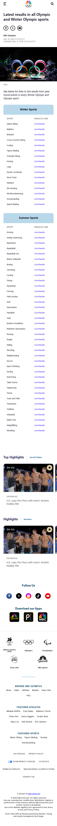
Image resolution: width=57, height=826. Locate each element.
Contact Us (28, 777)
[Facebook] (9, 596)
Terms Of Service (11, 769)
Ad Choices (19, 754)
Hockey (43, 738)
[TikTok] (38, 596)
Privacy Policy (36, 754)
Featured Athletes (28, 707)
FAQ (29, 696)
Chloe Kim (14, 717)
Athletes (25, 690)
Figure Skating (31, 738)
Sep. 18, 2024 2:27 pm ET (14, 39)
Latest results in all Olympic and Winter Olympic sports (26, 17)
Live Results (39, 124)
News (8, 690)
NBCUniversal (34, 794)
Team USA (46, 690)
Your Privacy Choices (24, 762)
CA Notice (44, 762)
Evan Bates (28, 711)
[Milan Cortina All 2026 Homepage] (28, 4)
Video (16, 690)
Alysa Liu (15, 722)
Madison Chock (43, 711)
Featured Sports (28, 734)
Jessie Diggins (27, 717)
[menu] (4, 4)
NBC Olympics (9, 36)
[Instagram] (28, 596)
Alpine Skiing (16, 738)
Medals (35, 690)
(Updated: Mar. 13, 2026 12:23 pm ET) (19, 42)
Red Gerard (27, 722)
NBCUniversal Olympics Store (39, 769)
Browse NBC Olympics (28, 686)
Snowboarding (28, 743)
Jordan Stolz (42, 717)
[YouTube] (48, 596)
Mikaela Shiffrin (13, 711)
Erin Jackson (40, 722)
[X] (19, 596)
